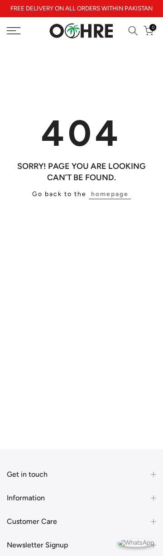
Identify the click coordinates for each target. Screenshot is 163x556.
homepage (110, 194)
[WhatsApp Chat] (135, 542)
